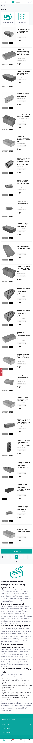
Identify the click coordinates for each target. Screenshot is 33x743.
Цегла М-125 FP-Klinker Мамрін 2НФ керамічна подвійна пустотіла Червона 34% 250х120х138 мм (24, 161)
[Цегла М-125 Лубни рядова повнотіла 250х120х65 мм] (9, 229)
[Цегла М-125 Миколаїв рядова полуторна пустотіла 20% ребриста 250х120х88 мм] (9, 294)
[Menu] (2, 2)
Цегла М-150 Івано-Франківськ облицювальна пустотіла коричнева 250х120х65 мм (23, 487)
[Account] (31, 2)
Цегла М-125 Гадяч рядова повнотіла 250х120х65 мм (22, 203)
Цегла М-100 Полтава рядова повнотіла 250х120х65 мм (23, 73)
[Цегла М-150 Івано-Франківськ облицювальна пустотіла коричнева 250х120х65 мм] (9, 490)
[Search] (5, 2)
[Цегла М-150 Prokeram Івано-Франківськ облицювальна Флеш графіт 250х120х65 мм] (9, 446)
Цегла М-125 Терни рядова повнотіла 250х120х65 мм (22, 399)
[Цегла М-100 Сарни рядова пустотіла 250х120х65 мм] (9, 99)
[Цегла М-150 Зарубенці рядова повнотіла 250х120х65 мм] (9, 534)
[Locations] (28, 2)
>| (16, 561)
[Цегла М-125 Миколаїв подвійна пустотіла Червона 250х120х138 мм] (9, 272)
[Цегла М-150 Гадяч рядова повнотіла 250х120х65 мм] (9, 512)
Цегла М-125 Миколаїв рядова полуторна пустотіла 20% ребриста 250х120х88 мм (23, 291)
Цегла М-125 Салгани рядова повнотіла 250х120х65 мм (23, 377)
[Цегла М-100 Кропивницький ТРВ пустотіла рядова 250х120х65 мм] (9, 34)
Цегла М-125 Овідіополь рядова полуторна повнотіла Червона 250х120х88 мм (23, 335)
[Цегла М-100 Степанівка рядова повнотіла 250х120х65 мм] (9, 142)
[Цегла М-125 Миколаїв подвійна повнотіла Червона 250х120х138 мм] (9, 251)
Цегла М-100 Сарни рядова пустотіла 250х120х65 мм (23, 95)
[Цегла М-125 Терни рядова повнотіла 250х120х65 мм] (9, 403)
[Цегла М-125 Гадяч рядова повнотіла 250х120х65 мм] (9, 207)
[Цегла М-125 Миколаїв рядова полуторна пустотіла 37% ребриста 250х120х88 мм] (9, 316)
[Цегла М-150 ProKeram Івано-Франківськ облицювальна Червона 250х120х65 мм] (9, 468)
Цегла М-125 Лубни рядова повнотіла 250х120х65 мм (22, 225)
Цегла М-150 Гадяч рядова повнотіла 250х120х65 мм (22, 508)
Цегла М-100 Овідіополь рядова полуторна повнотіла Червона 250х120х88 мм (23, 53)
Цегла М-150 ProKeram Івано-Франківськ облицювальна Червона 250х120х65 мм (24, 465)
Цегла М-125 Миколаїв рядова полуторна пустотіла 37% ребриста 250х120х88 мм (23, 313)
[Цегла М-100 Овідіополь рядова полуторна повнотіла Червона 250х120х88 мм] (9, 55)
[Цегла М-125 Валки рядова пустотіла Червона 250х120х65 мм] (9, 186)
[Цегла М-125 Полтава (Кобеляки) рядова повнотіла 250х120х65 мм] (9, 360)
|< (2, 557)
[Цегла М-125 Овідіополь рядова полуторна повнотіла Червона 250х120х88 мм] (9, 338)
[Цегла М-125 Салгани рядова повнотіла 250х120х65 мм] (9, 382)
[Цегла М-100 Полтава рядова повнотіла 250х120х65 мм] (9, 77)
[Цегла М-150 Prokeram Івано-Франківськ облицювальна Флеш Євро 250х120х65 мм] (9, 425)
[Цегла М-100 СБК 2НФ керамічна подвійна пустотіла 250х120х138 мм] (9, 121)
